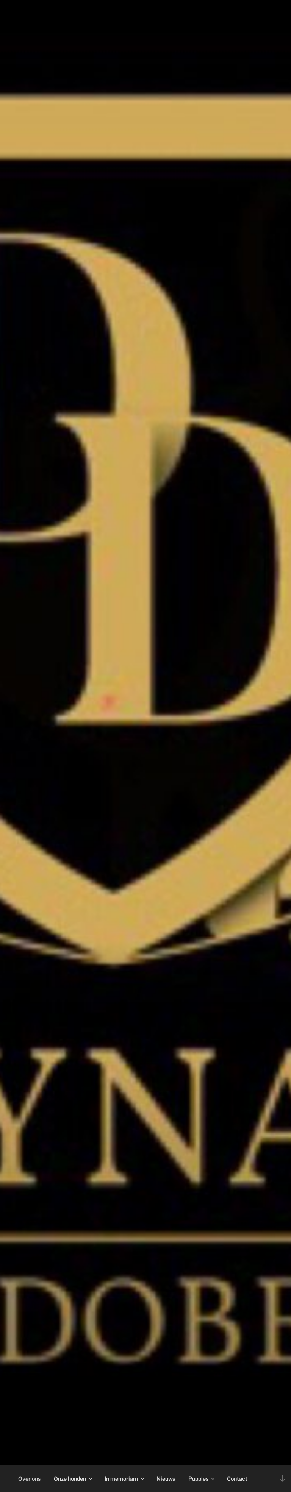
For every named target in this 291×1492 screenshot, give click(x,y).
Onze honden (70, 1478)
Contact (237, 1478)
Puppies (198, 1478)
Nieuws (165, 1478)
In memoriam (121, 1478)
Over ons (29, 1478)
